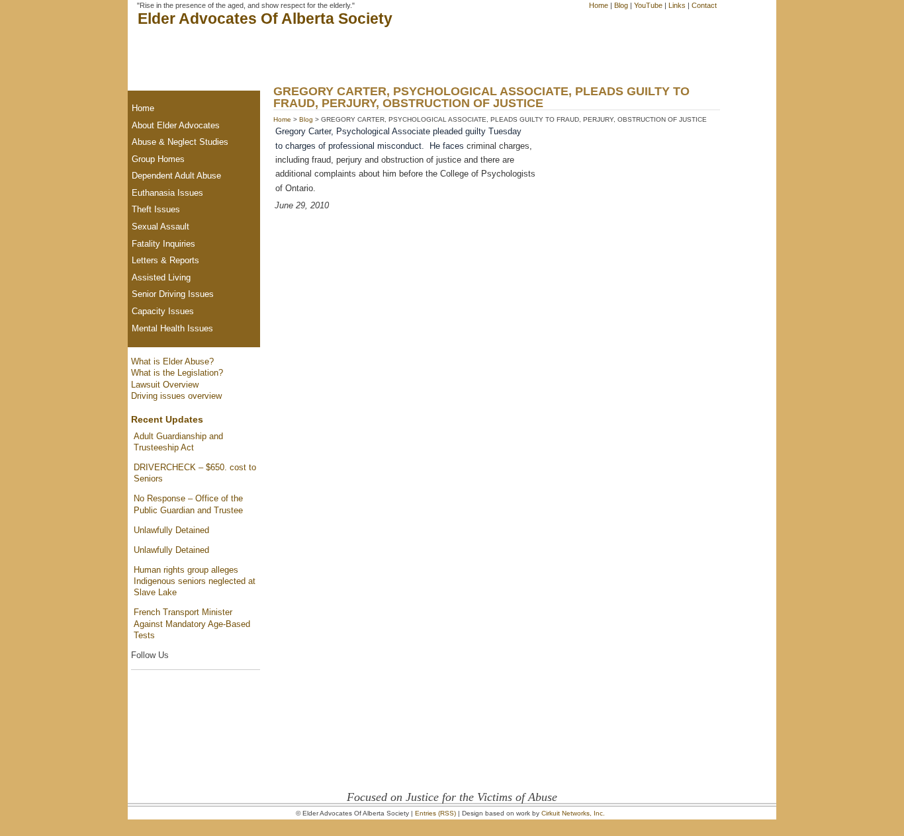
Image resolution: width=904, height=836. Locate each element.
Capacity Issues (163, 311)
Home (598, 5)
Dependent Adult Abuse (176, 176)
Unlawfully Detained (171, 530)
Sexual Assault (160, 226)
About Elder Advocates (176, 125)
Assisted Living (161, 277)
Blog (621, 5)
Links (677, 5)
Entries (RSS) (435, 813)
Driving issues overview (176, 396)
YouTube (648, 5)
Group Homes (158, 159)
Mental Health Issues (172, 328)
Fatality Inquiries (163, 244)
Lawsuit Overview (165, 385)
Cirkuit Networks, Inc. (573, 813)
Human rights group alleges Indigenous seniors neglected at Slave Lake (194, 581)
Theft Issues (156, 209)
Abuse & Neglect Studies (180, 142)
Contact (704, 5)
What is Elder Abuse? (172, 361)
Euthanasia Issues (167, 193)
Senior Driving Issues (173, 294)
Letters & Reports (165, 260)
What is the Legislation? (177, 373)
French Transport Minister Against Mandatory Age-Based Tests (192, 623)
